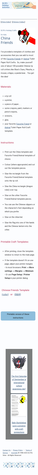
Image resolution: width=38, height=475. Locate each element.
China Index (5, 22)
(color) (5, 294)
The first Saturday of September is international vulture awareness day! (19, 382)
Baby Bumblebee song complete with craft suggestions (19, 427)
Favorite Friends (14, 59)
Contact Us (7, 450)
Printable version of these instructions (18, 316)
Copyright (14, 453)
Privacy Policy (18, 450)
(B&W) (17, 294)
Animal (26, 59)
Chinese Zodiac (18, 22)
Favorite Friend (22, 124)
